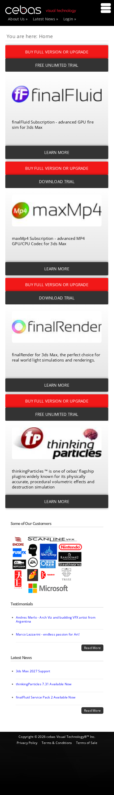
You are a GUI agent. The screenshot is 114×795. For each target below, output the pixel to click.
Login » (69, 18)
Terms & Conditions (57, 743)
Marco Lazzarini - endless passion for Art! (48, 634)
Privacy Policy (27, 743)
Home (46, 36)
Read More (92, 648)
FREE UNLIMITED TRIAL (56, 65)
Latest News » (45, 18)
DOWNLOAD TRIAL (56, 181)
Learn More (56, 152)
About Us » (18, 18)
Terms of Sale (86, 743)
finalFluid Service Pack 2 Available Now (45, 697)
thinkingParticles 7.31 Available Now (43, 684)
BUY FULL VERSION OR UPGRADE (56, 51)
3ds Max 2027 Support (33, 671)
